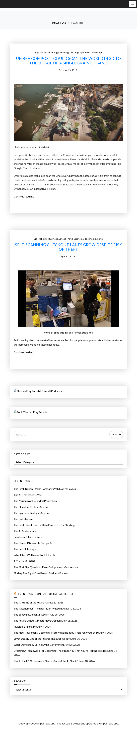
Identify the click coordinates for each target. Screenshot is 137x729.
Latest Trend (66, 238)
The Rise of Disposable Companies (33, 543)
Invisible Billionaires (25, 626)
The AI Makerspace (25, 531)
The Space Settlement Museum (31, 614)
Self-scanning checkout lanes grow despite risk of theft (68, 247)
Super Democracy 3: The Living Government (39, 644)
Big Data (39, 52)
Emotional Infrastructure (28, 537)
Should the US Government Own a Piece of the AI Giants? (46, 661)
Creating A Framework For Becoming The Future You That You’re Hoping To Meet (61, 650)
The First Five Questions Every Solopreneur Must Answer (46, 567)
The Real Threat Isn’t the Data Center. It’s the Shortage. (45, 524)
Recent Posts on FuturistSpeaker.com (45, 594)
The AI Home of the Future (29, 602)
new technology (93, 52)
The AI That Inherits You (27, 494)
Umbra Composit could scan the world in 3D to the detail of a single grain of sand (68, 60)
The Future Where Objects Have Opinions (38, 620)
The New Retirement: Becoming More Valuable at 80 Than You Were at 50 (56, 632)
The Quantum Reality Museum (31, 506)
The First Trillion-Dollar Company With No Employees (45, 488)
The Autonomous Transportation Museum (38, 608)
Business (53, 238)
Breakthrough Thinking (56, 52)
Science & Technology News (88, 238)
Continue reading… (25, 197)
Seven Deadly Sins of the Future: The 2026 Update (42, 638)
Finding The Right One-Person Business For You (41, 573)
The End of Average (25, 549)
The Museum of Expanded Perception (35, 500)
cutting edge (77, 52)
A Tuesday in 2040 (24, 561)
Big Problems (40, 238)
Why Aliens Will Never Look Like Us (34, 555)
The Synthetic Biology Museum (31, 512)
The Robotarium (23, 518)
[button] (132, 4)
